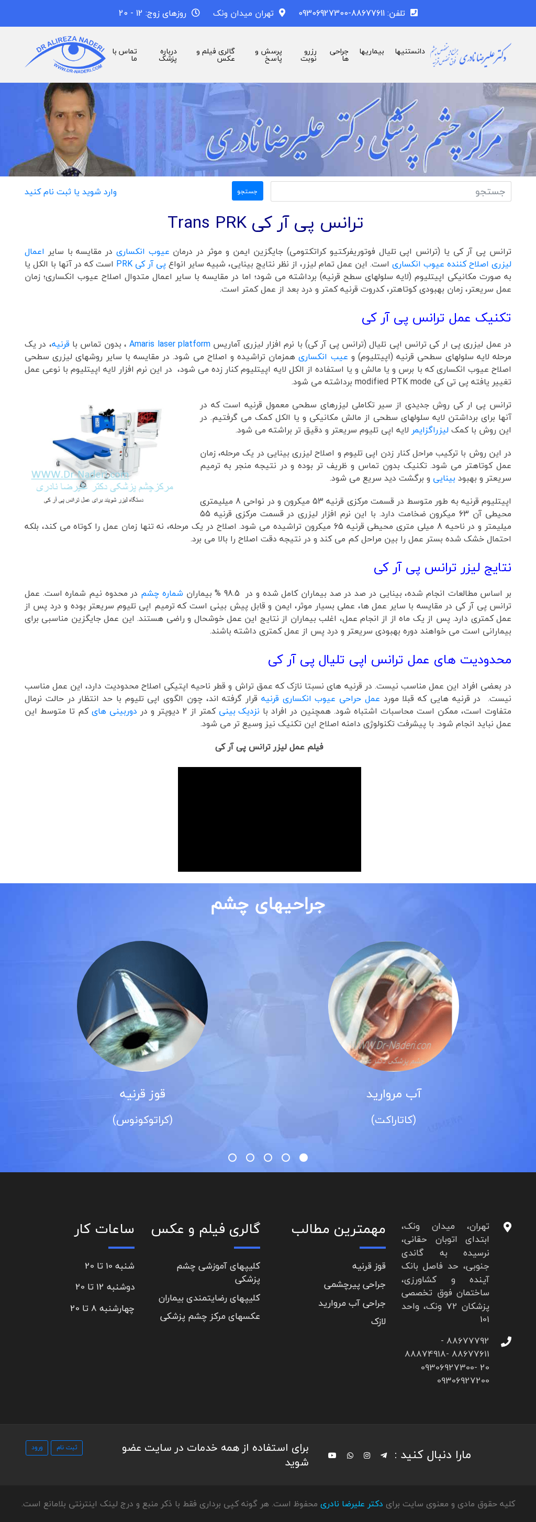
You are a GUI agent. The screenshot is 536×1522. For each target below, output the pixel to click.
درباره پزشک (168, 55)
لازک (378, 1321)
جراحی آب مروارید (352, 1302)
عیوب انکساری (141, 251)
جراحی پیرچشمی (355, 1284)
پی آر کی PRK (141, 264)
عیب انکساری (323, 356)
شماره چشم (162, 593)
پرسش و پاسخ (268, 55)
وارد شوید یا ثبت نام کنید (71, 191)
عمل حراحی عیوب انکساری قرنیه (319, 698)
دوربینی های (116, 711)
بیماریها (371, 51)
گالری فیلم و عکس (215, 55)
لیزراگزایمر (431, 430)
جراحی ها (339, 55)
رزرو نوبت (308, 55)
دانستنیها (410, 51)
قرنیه (61, 344)
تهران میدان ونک (243, 13)
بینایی (445, 478)
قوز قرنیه (142, 1093)
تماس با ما (124, 55)
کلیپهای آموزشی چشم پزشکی (218, 1272)
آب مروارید (393, 1093)
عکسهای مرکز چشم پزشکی (210, 1316)
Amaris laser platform (169, 344)
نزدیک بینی (239, 711)
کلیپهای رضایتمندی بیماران (209, 1297)
